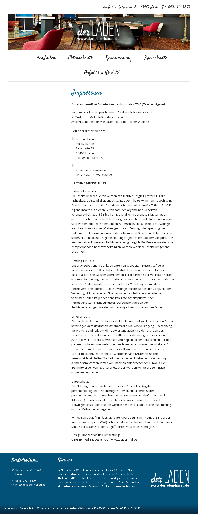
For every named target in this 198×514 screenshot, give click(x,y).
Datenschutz (27, 508)
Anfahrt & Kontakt (102, 72)
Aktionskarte (80, 58)
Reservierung (118, 58)
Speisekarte (155, 58)
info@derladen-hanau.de (30, 484)
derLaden (46, 58)
